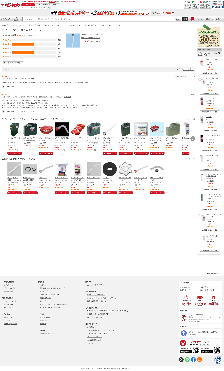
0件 (59, 40)
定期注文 (37, 8)
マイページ (25, 8)
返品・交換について (207, 290)
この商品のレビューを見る (209, 73)
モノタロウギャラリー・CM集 (50, 307)
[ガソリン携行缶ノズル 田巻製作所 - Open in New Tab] (94, 169)
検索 (185, 19)
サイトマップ (91, 343)
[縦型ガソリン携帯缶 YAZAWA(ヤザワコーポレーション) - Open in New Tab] (30, 129)
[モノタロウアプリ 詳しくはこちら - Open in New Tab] (200, 343)
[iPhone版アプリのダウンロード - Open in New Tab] (189, 351)
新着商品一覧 (8, 291)
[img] (10, 4)
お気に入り (219, 19)
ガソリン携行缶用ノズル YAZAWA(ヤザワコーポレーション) (72, 25)
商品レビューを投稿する (15, 63)
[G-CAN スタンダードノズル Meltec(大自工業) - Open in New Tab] (189, 129)
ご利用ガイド (187, 283)
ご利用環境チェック (94, 340)
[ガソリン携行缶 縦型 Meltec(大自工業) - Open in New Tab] (94, 129)
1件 (59, 44)
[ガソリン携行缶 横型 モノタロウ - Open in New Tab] (78, 129)
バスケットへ (16, 153)
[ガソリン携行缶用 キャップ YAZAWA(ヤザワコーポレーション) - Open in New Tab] (126, 169)
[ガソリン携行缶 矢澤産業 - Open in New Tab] (46, 129)
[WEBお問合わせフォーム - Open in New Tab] (187, 5)
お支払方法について (207, 287)
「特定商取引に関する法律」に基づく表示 (101, 330)
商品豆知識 (8, 317)
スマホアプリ (8, 320)
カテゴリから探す (6, 19)
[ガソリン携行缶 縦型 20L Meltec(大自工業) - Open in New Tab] (126, 129)
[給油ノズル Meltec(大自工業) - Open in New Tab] (46, 169)
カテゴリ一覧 (8, 285)
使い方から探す (9, 307)
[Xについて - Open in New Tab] (181, 361)
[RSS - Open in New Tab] (199, 361)
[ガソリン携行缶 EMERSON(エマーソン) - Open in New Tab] (173, 129)
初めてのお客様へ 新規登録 (49, 4)
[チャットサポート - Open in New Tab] (195, 5)
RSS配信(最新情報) (10, 324)
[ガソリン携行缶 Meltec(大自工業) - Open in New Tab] (157, 129)
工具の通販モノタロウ (9, 25)
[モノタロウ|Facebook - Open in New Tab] (193, 361)
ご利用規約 (91, 327)
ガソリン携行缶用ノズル (90, 38)
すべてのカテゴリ (28, 19)
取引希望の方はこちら (47, 333)
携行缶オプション (43, 25)
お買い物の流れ (185, 287)
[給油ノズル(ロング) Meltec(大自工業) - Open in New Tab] (62, 169)
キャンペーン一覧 (10, 301)
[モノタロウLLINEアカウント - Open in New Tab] (187, 361)
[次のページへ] (192, 138)
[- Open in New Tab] (186, 300)
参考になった (10, 86)
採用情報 (41, 314)
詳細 (177, 19)
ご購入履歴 (47, 8)
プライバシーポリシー (94, 337)
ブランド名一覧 (9, 288)
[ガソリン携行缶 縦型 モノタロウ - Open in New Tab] (14, 129)
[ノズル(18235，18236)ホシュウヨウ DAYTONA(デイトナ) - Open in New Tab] (14, 169)
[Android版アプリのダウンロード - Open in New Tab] (211, 351)
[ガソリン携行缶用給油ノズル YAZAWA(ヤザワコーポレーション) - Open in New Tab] (62, 129)
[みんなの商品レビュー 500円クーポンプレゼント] (208, 47)
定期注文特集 (8, 304)
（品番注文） (17, 19)
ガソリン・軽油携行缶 (27, 25)
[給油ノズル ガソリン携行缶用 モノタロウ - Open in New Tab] (110, 129)
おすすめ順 (187, 69)
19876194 (31, 79)
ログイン (28, 4)
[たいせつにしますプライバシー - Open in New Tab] (218, 360)
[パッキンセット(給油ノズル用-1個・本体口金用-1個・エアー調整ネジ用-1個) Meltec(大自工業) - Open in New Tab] (78, 169)
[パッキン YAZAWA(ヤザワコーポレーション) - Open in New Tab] (110, 169)
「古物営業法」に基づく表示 (97, 333)
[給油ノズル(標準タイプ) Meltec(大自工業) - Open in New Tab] (157, 169)
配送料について (185, 290)
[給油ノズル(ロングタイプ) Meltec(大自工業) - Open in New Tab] (141, 129)
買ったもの (209, 19)
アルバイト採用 (45, 317)
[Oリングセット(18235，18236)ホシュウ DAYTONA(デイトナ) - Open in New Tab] (30, 169)
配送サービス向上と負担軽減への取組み (53, 304)
